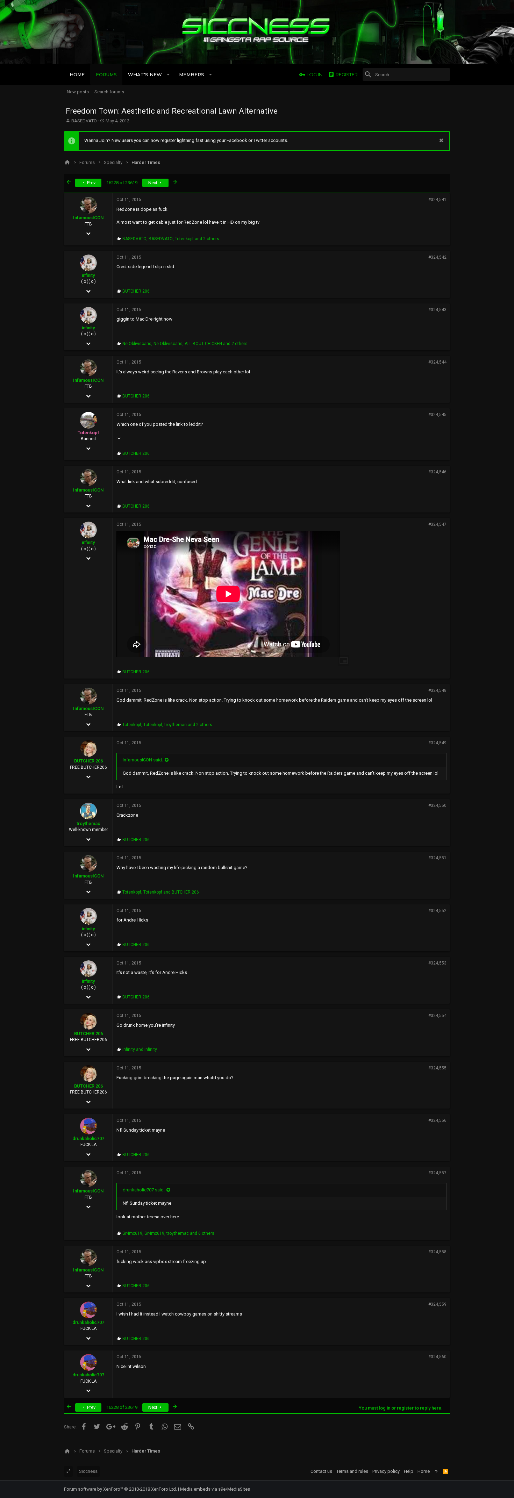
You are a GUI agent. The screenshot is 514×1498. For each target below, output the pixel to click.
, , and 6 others (168, 1233)
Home (423, 1471)
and (139, 1049)
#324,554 (437, 1015)
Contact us (321, 1471)
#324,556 (437, 1120)
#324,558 (437, 1251)
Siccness (88, 1471)
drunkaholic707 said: (144, 1189)
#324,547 (437, 524)
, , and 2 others (170, 238)
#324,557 (437, 1172)
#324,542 (437, 257)
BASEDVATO (84, 120)
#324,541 (437, 199)
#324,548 (437, 690)
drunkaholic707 (88, 1138)
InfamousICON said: (143, 759)
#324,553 (437, 963)
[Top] (436, 1471)
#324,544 (437, 362)
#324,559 (437, 1304)
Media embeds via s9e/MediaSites (215, 1489)
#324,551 (437, 857)
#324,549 (437, 742)
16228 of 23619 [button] (121, 182)
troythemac (88, 823)
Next (153, 182)
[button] (168, 74)
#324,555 (437, 1068)
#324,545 (437, 414)
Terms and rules (352, 1471)
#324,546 (437, 472)
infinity (88, 275)
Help (408, 1471)
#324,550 (437, 805)
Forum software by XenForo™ (120, 1489)
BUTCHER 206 (88, 761)
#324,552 (437, 910)
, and (160, 892)
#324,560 (437, 1356)
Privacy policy (386, 1471)
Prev (90, 182)
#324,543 (437, 309)
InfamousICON (88, 217)
